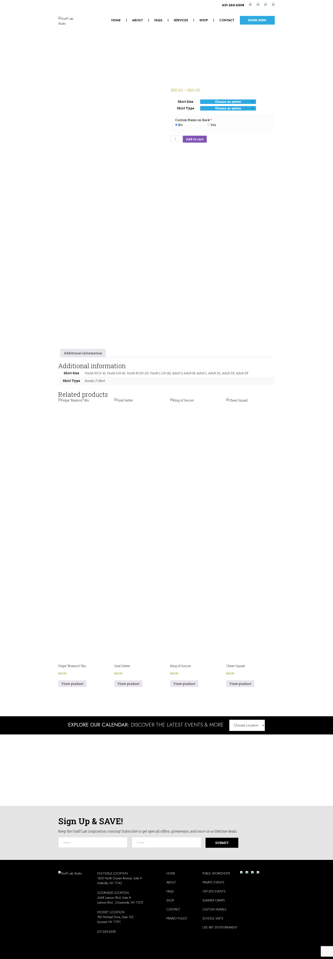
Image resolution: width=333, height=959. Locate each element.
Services (181, 20)
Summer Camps (214, 900)
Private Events (213, 882)
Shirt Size (185, 101)
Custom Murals (214, 909)
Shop (203, 20)
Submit (222, 843)
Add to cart (195, 139)
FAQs (158, 20)
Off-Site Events (214, 891)
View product (72, 684)
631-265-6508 (233, 5)
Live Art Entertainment (220, 927)
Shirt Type (185, 108)
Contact (226, 20)
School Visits (213, 918)
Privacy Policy (176, 918)
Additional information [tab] (83, 353)
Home (116, 20)
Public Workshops (216, 873)
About (137, 20)
